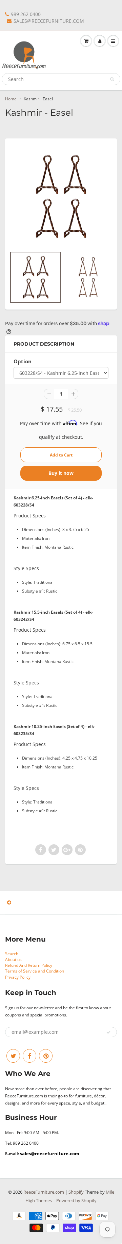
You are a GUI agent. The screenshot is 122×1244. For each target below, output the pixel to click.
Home (11, 99)
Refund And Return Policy (28, 965)
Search (11, 954)
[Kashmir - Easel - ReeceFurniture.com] (61, 196)
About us (13, 959)
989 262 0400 (26, 14)
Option (23, 361)
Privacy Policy (17, 977)
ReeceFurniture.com (43, 1192)
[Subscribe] (108, 1032)
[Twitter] (13, 1056)
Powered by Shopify (76, 1200)
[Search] (112, 79)
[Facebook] (29, 1056)
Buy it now (61, 473)
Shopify (76, 1192)
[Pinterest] (46, 1056)
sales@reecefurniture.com (49, 1153)
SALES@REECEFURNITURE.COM (49, 21)
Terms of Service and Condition (34, 971)
